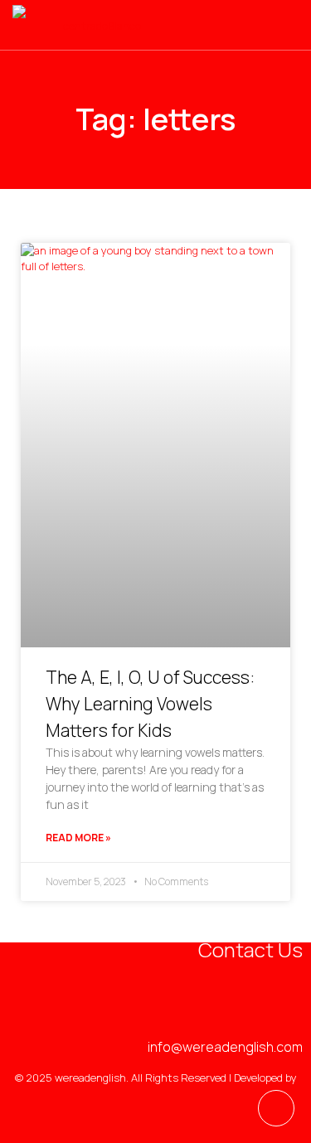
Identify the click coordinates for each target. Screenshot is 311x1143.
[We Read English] (95, 25)
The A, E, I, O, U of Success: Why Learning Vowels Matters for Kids (150, 704)
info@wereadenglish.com (225, 1047)
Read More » (78, 838)
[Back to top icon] (276, 1108)
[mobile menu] (289, 25)
